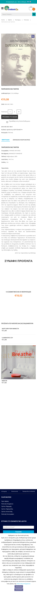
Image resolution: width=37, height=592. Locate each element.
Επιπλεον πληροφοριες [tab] (21, 140)
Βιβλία (10, 20)
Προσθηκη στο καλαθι (9, 117)
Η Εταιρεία (4, 491)
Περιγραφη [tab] (5, 140)
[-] (10, 112)
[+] (19, 112)
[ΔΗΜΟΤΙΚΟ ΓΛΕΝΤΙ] (18, 402)
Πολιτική (26, 20)
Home (3, 20)
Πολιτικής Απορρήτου (23, 583)
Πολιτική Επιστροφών (7, 514)
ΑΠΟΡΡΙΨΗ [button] (19, 589)
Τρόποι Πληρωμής (6, 506)
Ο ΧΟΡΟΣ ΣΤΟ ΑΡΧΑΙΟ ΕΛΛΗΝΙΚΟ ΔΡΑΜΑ (14, 379)
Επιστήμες (18, 20)
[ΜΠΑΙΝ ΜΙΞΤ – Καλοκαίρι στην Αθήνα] (18, 452)
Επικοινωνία (14, 491)
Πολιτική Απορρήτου (7, 504)
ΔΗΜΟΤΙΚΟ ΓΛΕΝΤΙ (7, 418)
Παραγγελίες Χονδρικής (28, 491)
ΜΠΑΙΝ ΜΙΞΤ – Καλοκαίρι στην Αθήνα (12, 480)
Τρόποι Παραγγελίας (7, 509)
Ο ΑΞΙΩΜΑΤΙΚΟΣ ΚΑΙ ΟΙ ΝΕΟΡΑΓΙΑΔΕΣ (18, 292)
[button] (33, 36)
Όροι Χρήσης (5, 501)
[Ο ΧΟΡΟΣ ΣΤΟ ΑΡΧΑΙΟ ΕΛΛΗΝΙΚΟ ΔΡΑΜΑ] (18, 352)
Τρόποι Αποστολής (6, 511)
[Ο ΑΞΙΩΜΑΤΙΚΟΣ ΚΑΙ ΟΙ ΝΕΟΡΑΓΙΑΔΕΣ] (18, 278)
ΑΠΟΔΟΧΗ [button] (19, 586)
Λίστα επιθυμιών (22, 1)
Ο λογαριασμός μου (11, 1)
